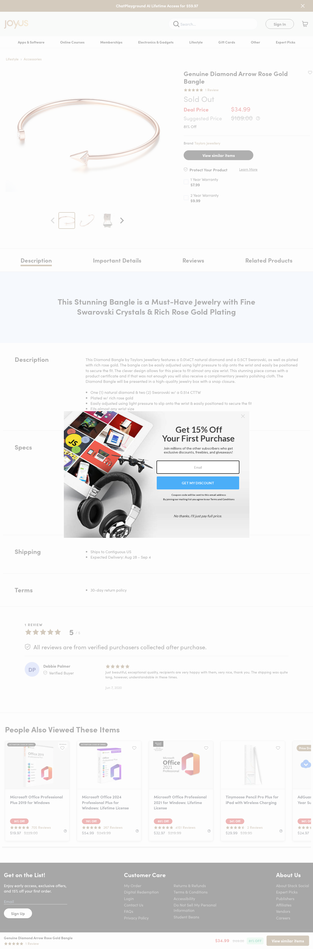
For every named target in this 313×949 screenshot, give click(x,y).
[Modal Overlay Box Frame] (157, 474)
